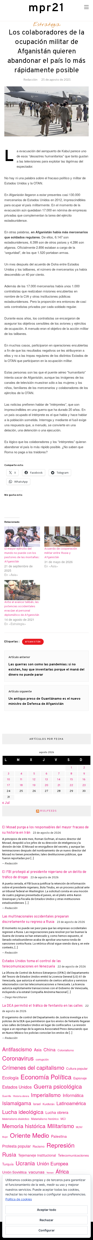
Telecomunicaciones (73, 1155)
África (62, 1171)
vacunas (37, 1172)
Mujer (5, 1136)
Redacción (30, 79)
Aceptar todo (46, 1209)
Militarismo (60, 1126)
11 (21, 779)
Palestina (59, 1136)
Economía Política (46, 1076)
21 (59, 785)
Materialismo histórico (45, 1119)
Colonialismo (66, 1050)
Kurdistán (49, 1104)
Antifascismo (17, 1049)
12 (34, 779)
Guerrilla (6, 1096)
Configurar (46, 1230)
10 (8, 779)
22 (71, 785)
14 (58, 779)
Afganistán (33, 642)
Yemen (50, 1172)
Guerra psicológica (58, 1086)
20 (46, 785)
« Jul (6, 803)
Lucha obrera (56, 1112)
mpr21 (46, 8)
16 (84, 779)
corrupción (42, 1059)
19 (34, 785)
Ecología (10, 1077)
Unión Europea (52, 1163)
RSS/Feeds (48, 810)
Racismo (39, 1146)
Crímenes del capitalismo (33, 1067)
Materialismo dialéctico (15, 1119)
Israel (37, 1104)
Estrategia (46, 24)
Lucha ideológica (22, 1111)
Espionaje (80, 1078)
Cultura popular (77, 1068)
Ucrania (25, 1163)
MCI (63, 1119)
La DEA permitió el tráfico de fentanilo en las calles (42, 1006)
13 (46, 779)
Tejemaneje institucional (37, 1155)
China (49, 1049)
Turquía (8, 1164)
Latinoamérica (71, 1103)
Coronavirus (18, 1058)
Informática (73, 1095)
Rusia (9, 1154)
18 (21, 785)
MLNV (79, 1127)
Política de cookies (18, 1199)
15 (71, 779)
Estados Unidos (17, 1087)
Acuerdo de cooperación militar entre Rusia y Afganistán (60, 553)
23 (84, 785)
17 (8, 785)
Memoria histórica (23, 1126)
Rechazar (46, 1220)
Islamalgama (16, 1103)
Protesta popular (16, 1146)
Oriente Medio (29, 1135)
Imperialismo (46, 1094)
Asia (38, 1049)
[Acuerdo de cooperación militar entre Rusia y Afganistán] (62, 536)
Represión (60, 1145)
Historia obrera (21, 1096)
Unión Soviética (14, 1172)
